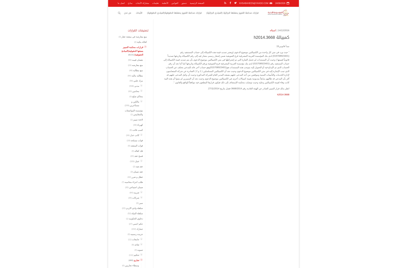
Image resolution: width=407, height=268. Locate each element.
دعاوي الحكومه (134, 218)
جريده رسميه (135, 234)
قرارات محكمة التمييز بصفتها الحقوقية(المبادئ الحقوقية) (174, 13)
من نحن (127, 13)
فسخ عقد (136, 156)
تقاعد (135, 244)
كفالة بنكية (140, 42)
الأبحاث (139, 13)
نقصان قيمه (135, 60)
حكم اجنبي (136, 223)
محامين (133, 91)
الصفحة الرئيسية (197, 3)
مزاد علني (136, 80)
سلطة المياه (135, 213)
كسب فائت (136, 130)
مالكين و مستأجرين (132, 103)
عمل (134, 161)
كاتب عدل (132, 135)
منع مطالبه (136, 70)
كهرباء (138, 124)
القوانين (174, 3)
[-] (145, 46)
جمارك (137, 229)
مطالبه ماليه (135, 75)
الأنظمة (165, 3)
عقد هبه (138, 166)
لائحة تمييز (136, 119)
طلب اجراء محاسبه (132, 182)
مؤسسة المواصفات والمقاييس (134, 112)
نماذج (130, 3)
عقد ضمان (137, 171)
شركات (133, 197)
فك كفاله (137, 150)
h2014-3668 (283, 94)
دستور (184, 3)
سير (139, 203)
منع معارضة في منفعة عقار (133, 36)
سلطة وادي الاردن (132, 208)
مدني (134, 86)
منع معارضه (135, 65)
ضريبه (134, 192)
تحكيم (134, 255)
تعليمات (155, 3)
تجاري (134, 260)
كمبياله (273, 30)
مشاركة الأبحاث (142, 3)
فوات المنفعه (135, 145)
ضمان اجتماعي (134, 187)
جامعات (133, 239)
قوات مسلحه (135, 140)
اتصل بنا (121, 3)
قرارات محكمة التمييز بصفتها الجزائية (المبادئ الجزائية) (232, 13)
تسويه (139, 249)
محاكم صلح (136, 96)
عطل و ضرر (135, 177)
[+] (141, 85)
